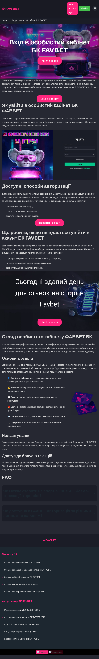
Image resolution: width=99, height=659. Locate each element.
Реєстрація (72, 8)
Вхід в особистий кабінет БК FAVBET (21, 624)
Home (4, 20)
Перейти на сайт (49, 222)
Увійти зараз (49, 60)
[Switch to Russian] (42, 652)
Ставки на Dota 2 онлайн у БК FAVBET (22, 577)
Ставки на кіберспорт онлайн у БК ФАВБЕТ (25, 591)
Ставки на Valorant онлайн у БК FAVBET (23, 562)
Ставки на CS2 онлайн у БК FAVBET (21, 584)
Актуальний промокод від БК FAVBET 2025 (24, 617)
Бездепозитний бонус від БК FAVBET (22, 639)
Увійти (84, 8)
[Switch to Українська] (55, 652)
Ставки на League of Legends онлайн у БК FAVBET (28, 570)
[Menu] (94, 8)
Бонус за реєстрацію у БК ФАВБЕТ (21, 631)
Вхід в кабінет (50, 98)
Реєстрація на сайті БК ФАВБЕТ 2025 (22, 610)
